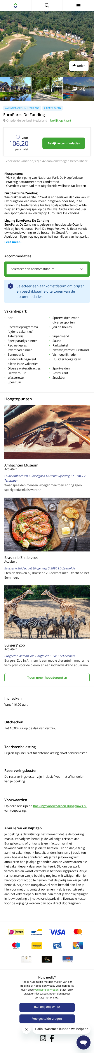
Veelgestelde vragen (47, 1019)
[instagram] (43, 1038)
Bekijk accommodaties (64, 143)
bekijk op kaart (60, 120)
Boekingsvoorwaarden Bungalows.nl (60, 806)
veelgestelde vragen (46, 989)
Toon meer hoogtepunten (47, 677)
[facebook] (52, 1038)
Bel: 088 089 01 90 (47, 1007)
